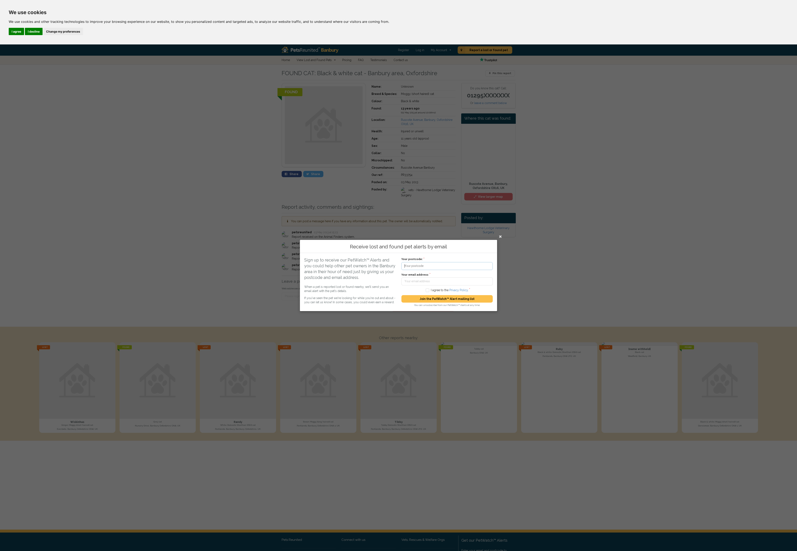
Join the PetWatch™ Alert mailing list (447, 299)
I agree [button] (16, 31)
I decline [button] (34, 31)
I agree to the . (449, 290)
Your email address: (415, 274)
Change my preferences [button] (63, 31)
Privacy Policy (458, 290)
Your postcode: (412, 259)
